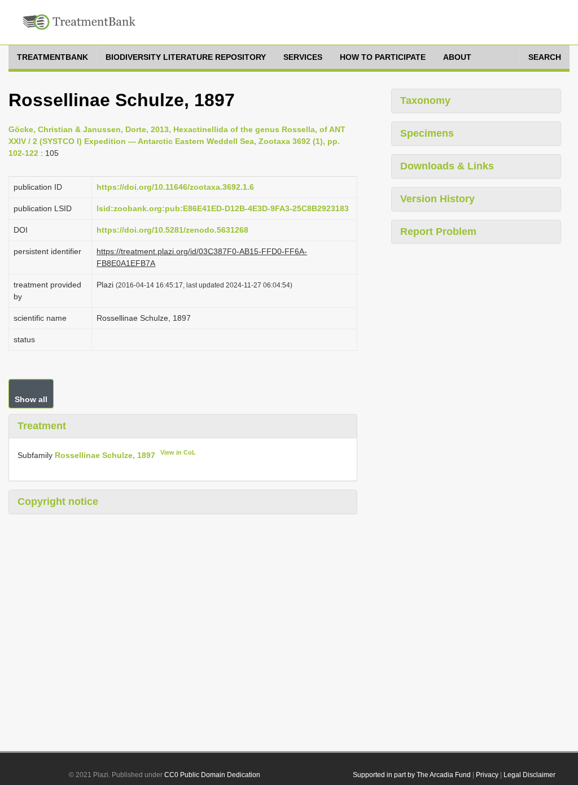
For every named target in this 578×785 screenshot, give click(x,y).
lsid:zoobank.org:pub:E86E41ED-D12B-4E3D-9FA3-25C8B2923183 (223, 208)
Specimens (427, 133)
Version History (437, 198)
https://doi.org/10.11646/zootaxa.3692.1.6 (175, 186)
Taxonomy (425, 100)
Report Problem (438, 231)
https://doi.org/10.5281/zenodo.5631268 (172, 229)
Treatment (41, 425)
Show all (31, 399)
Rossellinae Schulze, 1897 (105, 454)
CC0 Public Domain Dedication (212, 775)
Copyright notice (57, 501)
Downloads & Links (447, 166)
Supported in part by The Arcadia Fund (412, 775)
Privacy (487, 775)
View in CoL (178, 452)
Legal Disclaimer (529, 775)
